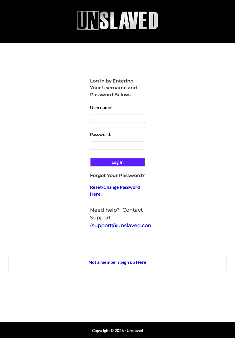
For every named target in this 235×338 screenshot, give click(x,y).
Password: (100, 134)
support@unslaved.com (122, 225)
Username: (101, 107)
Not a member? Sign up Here (117, 262)
